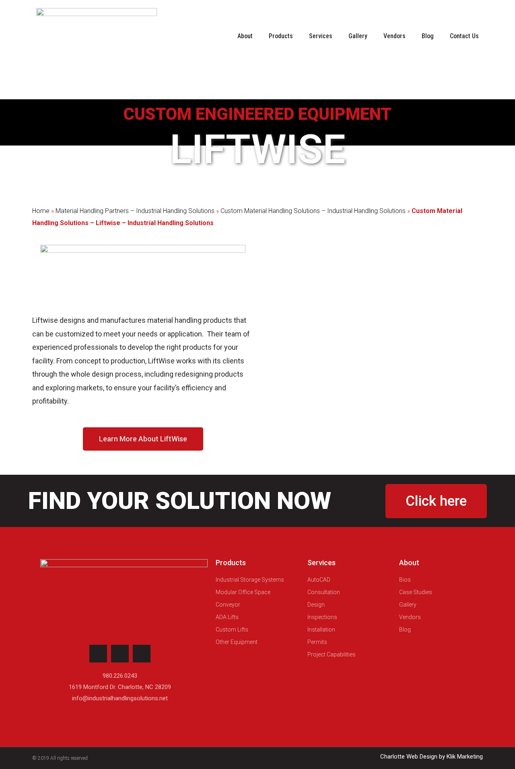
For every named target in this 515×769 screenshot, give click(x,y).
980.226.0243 (120, 675)
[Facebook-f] (141, 653)
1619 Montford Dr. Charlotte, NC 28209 (120, 687)
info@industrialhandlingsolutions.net (120, 698)
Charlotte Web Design (408, 756)
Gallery (357, 36)
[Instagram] (98, 653)
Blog (428, 36)
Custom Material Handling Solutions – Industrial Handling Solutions (313, 211)
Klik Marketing (465, 756)
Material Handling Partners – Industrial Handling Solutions (135, 211)
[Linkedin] (120, 653)
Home (40, 211)
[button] (143, 439)
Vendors (394, 36)
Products (281, 36)
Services (320, 36)
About (245, 36)
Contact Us (464, 36)
